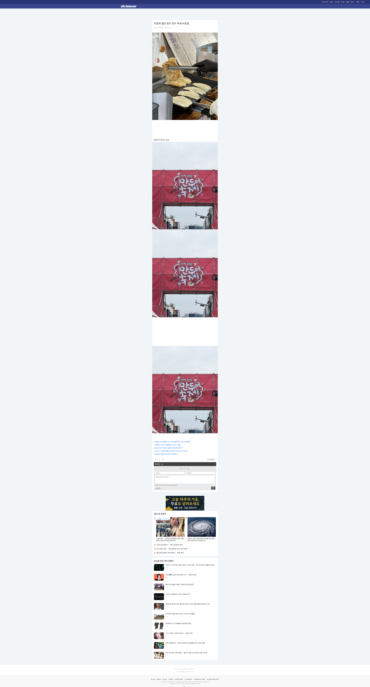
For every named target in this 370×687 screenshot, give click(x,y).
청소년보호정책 (188, 679)
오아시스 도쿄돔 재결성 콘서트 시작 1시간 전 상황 (171, 451)
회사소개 (153, 679)
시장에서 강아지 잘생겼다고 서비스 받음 (168, 445)
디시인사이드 (324, 2)
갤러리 (331, 2)
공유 (163, 459)
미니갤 (342, 2)
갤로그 (352, 2)
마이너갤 (337, 2)
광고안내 (165, 679)
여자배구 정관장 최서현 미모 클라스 (166, 454)
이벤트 (357, 2)
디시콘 (362, 2)
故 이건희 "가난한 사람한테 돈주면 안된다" (169, 448)
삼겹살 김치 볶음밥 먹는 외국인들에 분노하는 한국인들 (172, 442)
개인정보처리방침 (178, 679)
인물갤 (347, 2)
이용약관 (171, 679)
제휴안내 (159, 679)
